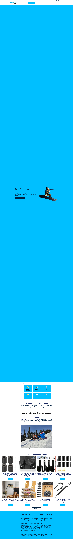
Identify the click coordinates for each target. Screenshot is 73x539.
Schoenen (42, 2)
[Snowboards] (28, 387)
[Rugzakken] (47, 394)
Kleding (47, 2)
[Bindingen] (37, 387)
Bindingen (38, 2)
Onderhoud (52, 2)
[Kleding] (28, 394)
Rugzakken (47, 396)
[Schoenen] (47, 387)
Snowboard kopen (31, 2)
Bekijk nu (10, 479)
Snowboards (28, 389)
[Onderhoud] (37, 394)
